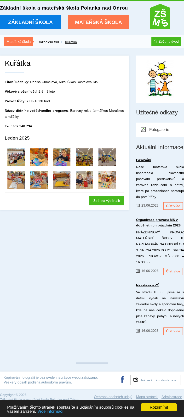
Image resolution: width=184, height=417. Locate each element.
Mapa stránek (147, 397)
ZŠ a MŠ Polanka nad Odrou (160, 17)
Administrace (171, 397)
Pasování (143, 160)
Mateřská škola (98, 22)
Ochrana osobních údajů (113, 397)
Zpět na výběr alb (106, 201)
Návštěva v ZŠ (147, 285)
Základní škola (30, 22)
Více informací (50, 411)
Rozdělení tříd (48, 42)
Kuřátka (71, 42)
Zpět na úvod (169, 41)
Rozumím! (159, 407)
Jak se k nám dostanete (158, 380)
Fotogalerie (159, 129)
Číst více (173, 206)
